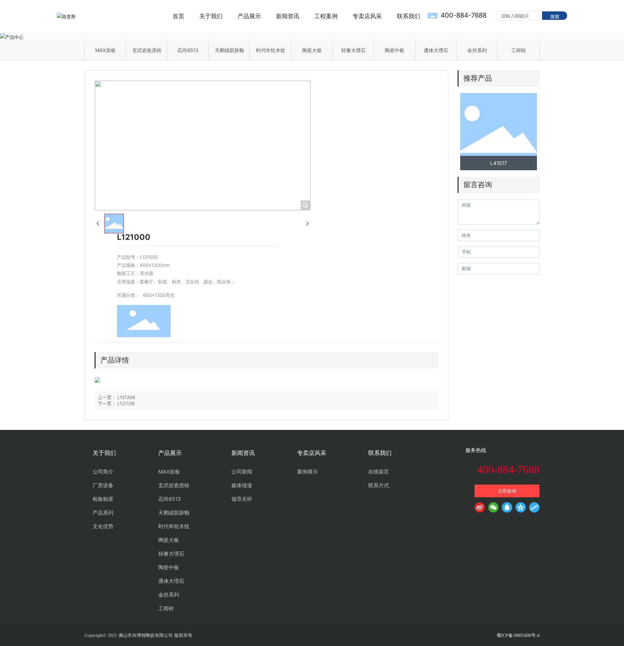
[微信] (493, 508)
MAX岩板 (105, 50)
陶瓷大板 (312, 50)
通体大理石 (436, 50)
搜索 (554, 16)
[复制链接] (534, 508)
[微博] (479, 508)
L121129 (126, 403)
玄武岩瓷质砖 (147, 50)
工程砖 (518, 50)
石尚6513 (188, 50)
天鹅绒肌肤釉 (229, 50)
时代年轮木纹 (270, 50)
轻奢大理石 (353, 50)
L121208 (126, 397)
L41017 (498, 163)
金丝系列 (477, 50)
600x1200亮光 (159, 295)
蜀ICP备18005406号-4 (518, 635)
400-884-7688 (464, 15)
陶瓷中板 (394, 50)
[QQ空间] (520, 508)
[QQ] (507, 508)
